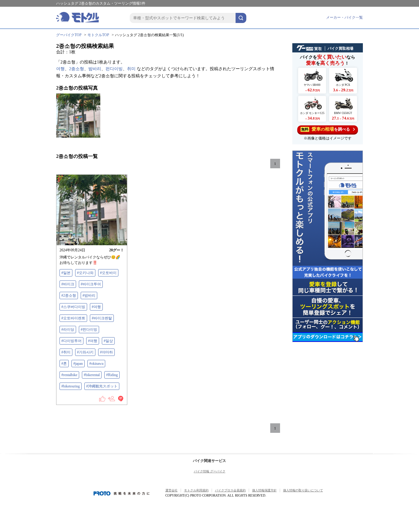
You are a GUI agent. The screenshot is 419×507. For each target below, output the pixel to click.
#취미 (66, 352)
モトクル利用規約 (196, 490)
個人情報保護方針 (264, 490)
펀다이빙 (114, 69)
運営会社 (171, 490)
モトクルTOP (98, 35)
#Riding (112, 375)
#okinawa (96, 363)
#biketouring (70, 386)
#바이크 (67, 284)
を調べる (325, 129)
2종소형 (76, 69)
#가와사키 (85, 352)
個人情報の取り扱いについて (303, 490)
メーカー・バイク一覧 (344, 17)
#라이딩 (67, 329)
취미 (131, 69)
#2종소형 (68, 295)
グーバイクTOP (69, 35)
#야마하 (106, 352)
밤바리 (94, 69)
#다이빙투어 (71, 341)
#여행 (96, 307)
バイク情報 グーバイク (209, 471)
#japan (78, 363)
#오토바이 (108, 273)
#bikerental (92, 375)
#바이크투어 (91, 284)
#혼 (64, 363)
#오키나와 (85, 273)
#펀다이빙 (89, 329)
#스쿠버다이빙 (73, 307)
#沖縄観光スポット (101, 386)
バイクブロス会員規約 (230, 490)
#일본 (66, 273)
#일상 (108, 341)
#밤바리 (89, 295)
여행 (60, 69)
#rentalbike (69, 375)
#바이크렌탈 (102, 318)
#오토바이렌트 (73, 318)
